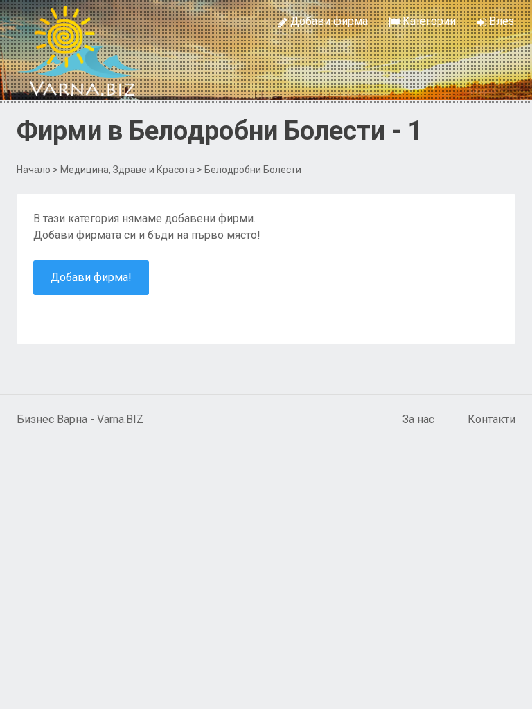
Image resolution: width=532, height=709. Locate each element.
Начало (34, 169)
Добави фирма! (91, 277)
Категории (428, 21)
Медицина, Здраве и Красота (127, 169)
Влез (500, 21)
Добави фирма (327, 21)
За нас (418, 419)
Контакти (491, 419)
